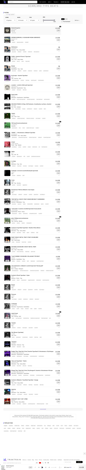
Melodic (19, 145)
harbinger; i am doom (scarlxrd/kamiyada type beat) (24, 170)
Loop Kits (13, 126)
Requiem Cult (14, 39)
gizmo (42, 203)
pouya (20, 146)
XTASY (13, 142)
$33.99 (56, 123)
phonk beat (35, 146)
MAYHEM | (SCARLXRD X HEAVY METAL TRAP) (23, 246)
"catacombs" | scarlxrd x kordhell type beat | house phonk (26, 208)
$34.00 (56, 104)
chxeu (22, 308)
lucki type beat (18, 318)
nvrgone (13, 115)
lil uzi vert (56, 428)
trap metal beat (39, 99)
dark (45, 108)
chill (42, 428)
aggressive (25, 184)
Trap (17, 49)
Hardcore (13, 49)
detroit (13, 428)
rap (44, 425)
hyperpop (11, 425)
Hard (22, 68)
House (23, 211)
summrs (13, 223)
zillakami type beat (21, 118)
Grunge (16, 268)
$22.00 (57, 380)
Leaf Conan (13, 29)
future (66, 425)
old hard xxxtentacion (24, 270)
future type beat (44, 318)
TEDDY (13, 113)
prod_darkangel (14, 200)
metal (24, 232)
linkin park (19, 89)
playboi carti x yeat (30, 127)
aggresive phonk (31, 280)
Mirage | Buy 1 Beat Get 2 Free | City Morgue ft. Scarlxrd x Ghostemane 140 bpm (32, 370)
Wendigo (13, 400)
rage (23, 346)
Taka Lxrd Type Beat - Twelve (18, 361)
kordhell (26, 42)
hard (47, 403)
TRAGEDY (13, 342)
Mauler (13, 66)
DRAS (12, 181)
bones (13, 337)
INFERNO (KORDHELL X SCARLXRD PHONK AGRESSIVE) (25, 37)
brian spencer (36, 51)
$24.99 (57, 199)
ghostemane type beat (23, 137)
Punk (15, 59)
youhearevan (14, 124)
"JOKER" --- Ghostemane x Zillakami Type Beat (23, 132)
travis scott (62, 428)
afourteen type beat (31, 99)
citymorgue (25, 327)
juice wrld (79, 428)
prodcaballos (14, 134)
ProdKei (13, 333)
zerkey (13, 308)
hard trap (27, 80)
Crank (12, 180)
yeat (5, 428)
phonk (20, 213)
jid (39, 146)
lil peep (23, 108)
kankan (18, 223)
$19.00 (57, 85)
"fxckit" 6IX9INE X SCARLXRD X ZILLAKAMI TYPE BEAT (25, 256)
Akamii (12, 381)
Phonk (12, 40)
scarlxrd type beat (15, 80)
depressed (33, 261)
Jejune (12, 172)
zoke (12, 77)
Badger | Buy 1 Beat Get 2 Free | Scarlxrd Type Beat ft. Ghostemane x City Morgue (32, 351)
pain (40, 337)
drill (24, 156)
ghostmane (36, 194)
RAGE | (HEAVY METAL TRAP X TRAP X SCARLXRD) (24, 237)
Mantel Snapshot (15, 28)
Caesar (12, 191)
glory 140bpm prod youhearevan (19, 218)
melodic (70, 425)
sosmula (36, 165)
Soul (12, 107)
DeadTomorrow (14, 229)
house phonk (14, 213)
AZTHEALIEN (14, 58)
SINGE (13, 151)
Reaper (13, 284)
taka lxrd (24, 365)
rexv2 (24, 127)
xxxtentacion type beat (34, 270)
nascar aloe (19, 384)
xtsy (20, 127)
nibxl (31, 308)
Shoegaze (21, 268)
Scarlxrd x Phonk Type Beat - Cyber (20, 275)
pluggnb (5, 425)
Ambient (19, 107)
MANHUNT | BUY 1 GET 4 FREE (19, 399)
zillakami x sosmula (30, 118)
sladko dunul (14, 305)
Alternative (13, 88)
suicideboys (14, 146)
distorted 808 (29, 203)
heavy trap (24, 242)
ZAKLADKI (13, 105)
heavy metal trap (20, 251)
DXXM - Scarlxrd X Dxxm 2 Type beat (20, 56)
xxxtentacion (29, 108)
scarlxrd (13, 42)
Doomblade (13, 48)
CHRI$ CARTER (14, 143)
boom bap (14, 32)
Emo (15, 107)
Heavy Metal (22, 49)
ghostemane (46, 70)
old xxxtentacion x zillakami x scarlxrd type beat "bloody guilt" (27, 265)
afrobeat (27, 425)
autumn (23, 223)
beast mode (14, 94)
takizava (13, 96)
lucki (13, 318)
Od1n (12, 276)
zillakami (19, 51)
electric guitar (33, 80)
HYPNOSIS (14, 304)
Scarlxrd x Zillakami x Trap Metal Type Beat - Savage (24, 380)
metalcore (30, 51)
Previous (61, 467)
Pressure (13, 294)
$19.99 (57, 37)
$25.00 (57, 132)
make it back (14, 313)
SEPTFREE (13, 267)
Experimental (20, 88)
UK (17, 154)
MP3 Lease (67, 467)
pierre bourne (14, 127)
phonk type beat (46, 280)
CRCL (12, 162)
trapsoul (35, 108)
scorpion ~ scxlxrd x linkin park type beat (22, 85)
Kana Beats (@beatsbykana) (17, 352)
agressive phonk (20, 42)
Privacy (40, 459)
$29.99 (57, 161)
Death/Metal (14, 68)
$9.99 (57, 256)
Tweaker (13, 323)
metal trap (27, 251)
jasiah (40, 70)
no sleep (13, 161)
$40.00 (56, 361)
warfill (18, 308)
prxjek (24, 203)
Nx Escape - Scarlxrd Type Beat (19, 75)
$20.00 (57, 94)
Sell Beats (60, 459)
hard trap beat (41, 80)
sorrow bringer (14, 210)
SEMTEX (13, 389)
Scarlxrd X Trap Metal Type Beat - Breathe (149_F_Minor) (25, 227)
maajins (37, 127)
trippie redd (33, 425)
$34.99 (56, 342)
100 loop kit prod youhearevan (19, 123)
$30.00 (56, 28)
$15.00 (57, 304)
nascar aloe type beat (21, 99)
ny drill (57, 425)
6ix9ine (13, 261)
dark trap (24, 89)
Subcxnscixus (14, 86)
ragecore (19, 203)
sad (12, 108)
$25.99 (57, 313)
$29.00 (57, 75)
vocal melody (17, 108)
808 (37, 232)
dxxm (23, 61)
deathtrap (19, 175)
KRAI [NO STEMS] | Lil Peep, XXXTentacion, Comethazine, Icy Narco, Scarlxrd (31, 104)
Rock (12, 268)
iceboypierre (29, 223)
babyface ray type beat (35, 318)
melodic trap (17, 425)
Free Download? (66, 21)
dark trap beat (46, 99)
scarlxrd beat (41, 356)
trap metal (14, 51)
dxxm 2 (18, 61)
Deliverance (14, 47)
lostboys (13, 257)
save (58, 30)
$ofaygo (49, 425)
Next (74, 467)
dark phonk (25, 213)
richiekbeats (14, 314)
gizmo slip (33, 251)
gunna (74, 428)
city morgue (38, 118)
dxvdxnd (26, 308)
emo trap (24, 165)
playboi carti (28, 428)
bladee (22, 425)
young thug (6, 430)
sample (9, 428)
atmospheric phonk (33, 213)
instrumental (68, 428)
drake (34, 428)
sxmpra (29, 146)
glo (50, 318)
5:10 (12, 153)
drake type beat (13, 430)
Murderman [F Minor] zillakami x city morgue (22, 189)
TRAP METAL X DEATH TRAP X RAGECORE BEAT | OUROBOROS (27, 199)
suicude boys (25, 337)
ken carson (76, 425)
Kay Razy (13, 343)
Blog (33, 459)
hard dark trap (26, 318)
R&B (12, 183)
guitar (28, 232)
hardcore (35, 70)
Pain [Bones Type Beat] (17, 332)
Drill (15, 154)
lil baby (46, 428)
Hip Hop (13, 30)
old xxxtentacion (15, 270)
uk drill (28, 156)
